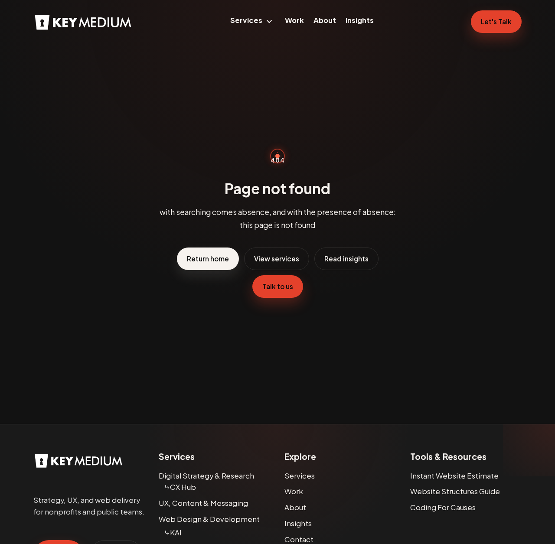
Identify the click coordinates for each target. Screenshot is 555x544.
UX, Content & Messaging (203, 503)
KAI (176, 532)
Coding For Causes (443, 507)
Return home (208, 258)
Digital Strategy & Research (206, 475)
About (324, 20)
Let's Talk (496, 21)
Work (294, 20)
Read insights (346, 258)
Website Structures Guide (455, 491)
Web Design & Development (209, 519)
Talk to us (277, 286)
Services (246, 20)
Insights (360, 20)
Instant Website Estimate (454, 475)
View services (276, 258)
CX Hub (183, 487)
